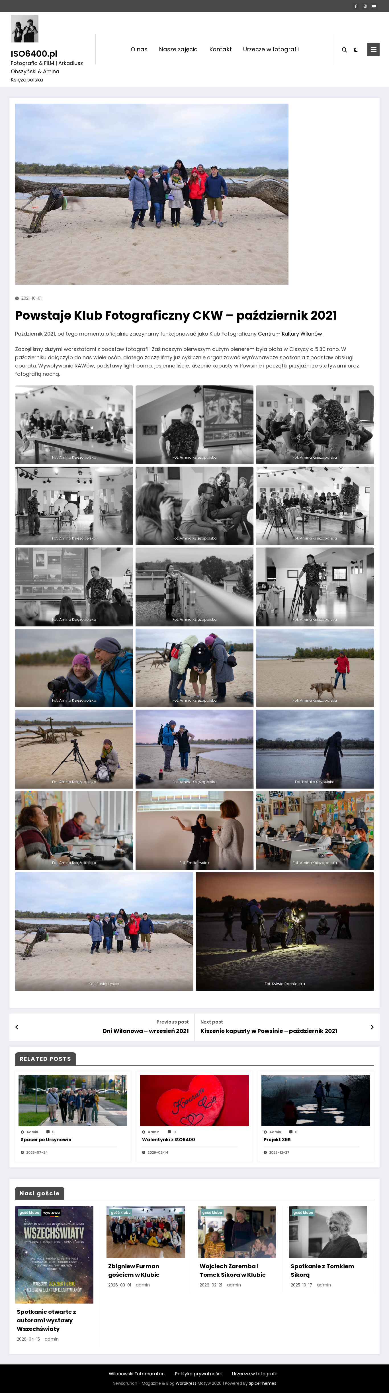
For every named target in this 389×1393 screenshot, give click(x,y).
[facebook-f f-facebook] (356, 6)
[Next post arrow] (372, 1027)
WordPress (186, 1383)
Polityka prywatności (198, 1373)
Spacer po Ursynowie (46, 1139)
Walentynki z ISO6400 (168, 1139)
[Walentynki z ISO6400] (194, 1100)
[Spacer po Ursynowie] (73, 1100)
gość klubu (29, 1212)
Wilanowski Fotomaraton (137, 1373)
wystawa (51, 1212)
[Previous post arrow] (17, 1027)
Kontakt (220, 49)
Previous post (173, 1022)
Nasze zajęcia (178, 49)
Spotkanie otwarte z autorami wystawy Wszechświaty (46, 1320)
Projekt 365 (277, 1139)
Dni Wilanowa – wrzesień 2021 (146, 1031)
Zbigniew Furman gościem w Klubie (133, 1270)
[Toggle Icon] (373, 49)
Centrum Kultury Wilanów (289, 333)
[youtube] (374, 6)
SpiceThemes (262, 1383)
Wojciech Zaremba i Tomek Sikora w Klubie (233, 1270)
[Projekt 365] (315, 1100)
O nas (139, 49)
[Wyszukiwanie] (344, 49)
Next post (211, 1022)
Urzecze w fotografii (271, 49)
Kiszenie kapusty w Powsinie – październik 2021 (268, 1031)
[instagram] (365, 6)
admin (32, 1131)
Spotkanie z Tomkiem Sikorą (322, 1270)
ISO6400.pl (34, 54)
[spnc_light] (356, 49)
